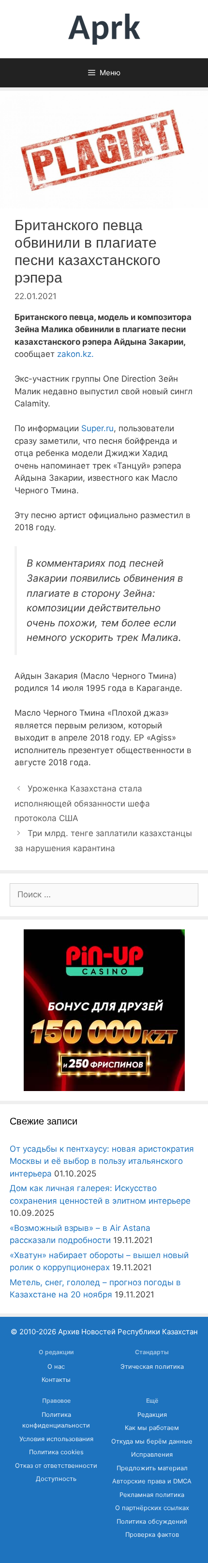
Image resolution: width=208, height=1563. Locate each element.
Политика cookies (56, 1452)
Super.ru (97, 428)
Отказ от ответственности (56, 1465)
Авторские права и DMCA (152, 1481)
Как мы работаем (152, 1427)
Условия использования (56, 1439)
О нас (56, 1366)
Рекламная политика (151, 1494)
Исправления (152, 1454)
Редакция (152, 1414)
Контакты (56, 1379)
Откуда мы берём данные (152, 1441)
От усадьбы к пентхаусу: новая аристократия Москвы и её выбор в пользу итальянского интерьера (102, 1161)
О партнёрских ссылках (152, 1508)
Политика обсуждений (152, 1521)
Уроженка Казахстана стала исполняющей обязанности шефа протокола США (82, 803)
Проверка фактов (152, 1534)
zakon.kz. (75, 354)
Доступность (56, 1478)
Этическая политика (152, 1366)
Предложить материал (152, 1468)
